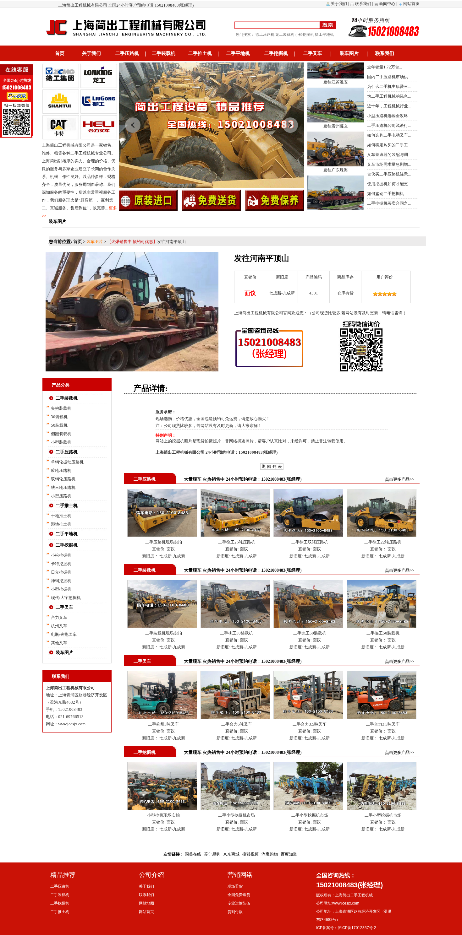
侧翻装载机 (61, 433)
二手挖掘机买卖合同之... (389, 203)
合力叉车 (59, 617)
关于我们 (339, 3)
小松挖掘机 (61, 555)
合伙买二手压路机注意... (389, 174)
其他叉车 (59, 642)
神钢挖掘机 (61, 580)
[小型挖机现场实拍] (162, 765)
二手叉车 (312, 53)
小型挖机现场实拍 (163, 815)
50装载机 (59, 425)
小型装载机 (61, 442)
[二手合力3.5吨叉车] (308, 674)
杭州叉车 (59, 626)
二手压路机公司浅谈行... (389, 125)
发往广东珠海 (335, 150)
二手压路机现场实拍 (163, 542)
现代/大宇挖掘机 (66, 597)
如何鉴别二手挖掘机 (385, 193)
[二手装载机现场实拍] (162, 583)
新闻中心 (387, 3)
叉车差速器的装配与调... (389, 154)
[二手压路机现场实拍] (162, 492)
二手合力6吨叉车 (236, 724)
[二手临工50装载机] (381, 583)
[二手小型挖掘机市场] (235, 765)
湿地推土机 (61, 524)
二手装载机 (163, 53)
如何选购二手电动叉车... (389, 135)
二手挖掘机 (276, 53)
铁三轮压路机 (63, 487)
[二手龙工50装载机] (308, 583)
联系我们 (363, 3)
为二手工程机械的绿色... (389, 96)
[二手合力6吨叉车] (235, 674)
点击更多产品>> (399, 479)
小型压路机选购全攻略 (387, 115)
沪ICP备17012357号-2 (357, 928)
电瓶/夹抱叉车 (64, 634)
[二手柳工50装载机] (235, 583)
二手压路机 (127, 53)
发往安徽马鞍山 (335, 194)
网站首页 (411, 3)
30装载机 (59, 416)
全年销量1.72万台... (384, 67)
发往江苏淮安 (335, 62)
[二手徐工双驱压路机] (308, 492)
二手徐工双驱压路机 (309, 542)
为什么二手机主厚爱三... (389, 86)
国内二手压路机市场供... (389, 76)
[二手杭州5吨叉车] (162, 674)
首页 (59, 53)
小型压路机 (61, 496)
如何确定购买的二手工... (389, 145)
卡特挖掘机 (61, 563)
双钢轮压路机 (63, 479)
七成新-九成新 (171, 556)
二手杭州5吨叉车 (163, 724)
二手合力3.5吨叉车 (310, 724)
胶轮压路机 (61, 470)
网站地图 (146, 903)
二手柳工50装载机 (236, 633)
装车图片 (349, 53)
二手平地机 (238, 53)
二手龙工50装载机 (309, 633)
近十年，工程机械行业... (389, 106)
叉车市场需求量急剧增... (389, 164)
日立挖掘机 (61, 572)
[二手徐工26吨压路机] (235, 492)
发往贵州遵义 (335, 106)
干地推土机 (61, 515)
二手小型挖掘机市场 (236, 815)
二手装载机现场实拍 (163, 633)
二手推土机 (200, 53)
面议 (170, 549)
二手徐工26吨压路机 (236, 542)
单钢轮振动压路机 (67, 462)
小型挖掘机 (61, 589)
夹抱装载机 (61, 408)
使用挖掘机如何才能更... (389, 183)
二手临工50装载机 (382, 633)
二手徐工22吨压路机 (382, 542)
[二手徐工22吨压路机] (381, 492)
